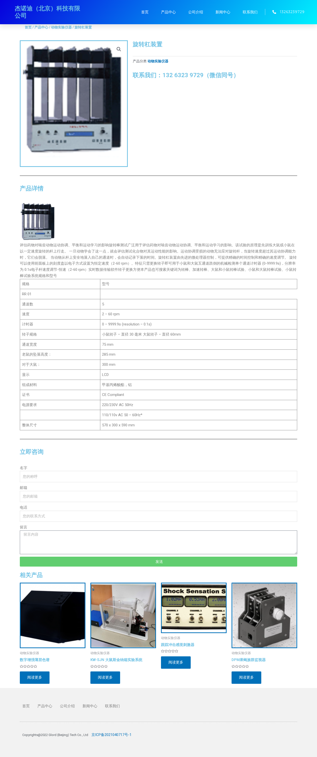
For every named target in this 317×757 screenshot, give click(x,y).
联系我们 (250, 12)
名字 (23, 468)
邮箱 (23, 487)
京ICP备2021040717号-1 (111, 735)
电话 (23, 507)
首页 (145, 12)
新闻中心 (222, 12)
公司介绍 (195, 12)
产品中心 (168, 12)
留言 (23, 527)
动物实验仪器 (61, 27)
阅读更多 (34, 677)
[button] (118, 49)
